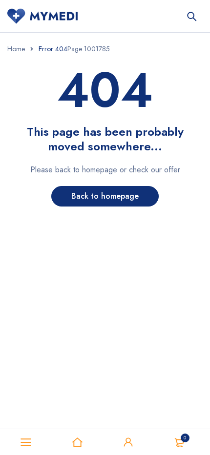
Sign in (128, 442)
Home (16, 49)
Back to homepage (105, 196)
